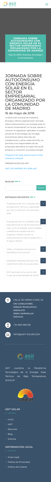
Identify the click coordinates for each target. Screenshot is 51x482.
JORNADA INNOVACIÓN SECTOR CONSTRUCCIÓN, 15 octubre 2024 (23, 262)
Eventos (27, 54)
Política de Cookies (17, 467)
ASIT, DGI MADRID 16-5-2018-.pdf (20, 168)
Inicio (10, 419)
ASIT (10, 424)
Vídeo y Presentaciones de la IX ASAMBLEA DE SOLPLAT (21, 251)
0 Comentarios (25, 58)
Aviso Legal (13, 457)
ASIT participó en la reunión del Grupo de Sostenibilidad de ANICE (23, 274)
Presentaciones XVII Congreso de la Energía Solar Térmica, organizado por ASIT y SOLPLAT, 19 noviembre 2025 (23, 208)
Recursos (12, 429)
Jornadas (36, 54)
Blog (10, 434)
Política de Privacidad (19, 462)
